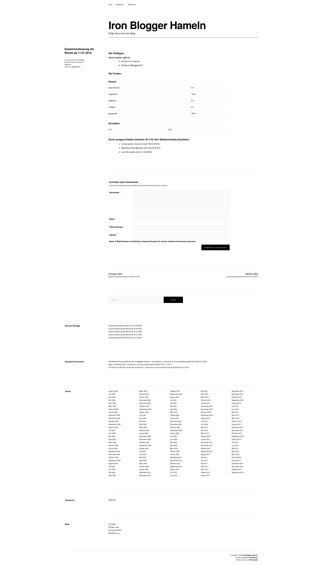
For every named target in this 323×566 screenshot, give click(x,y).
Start (110, 4)
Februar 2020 (175, 451)
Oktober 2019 (175, 463)
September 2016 (238, 400)
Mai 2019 (204, 391)
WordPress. (254, 557)
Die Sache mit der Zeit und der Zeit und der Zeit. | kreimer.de (131, 367)
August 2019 (174, 469)
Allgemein (67, 64)
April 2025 (112, 439)
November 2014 (237, 466)
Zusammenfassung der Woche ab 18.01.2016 (242, 275)
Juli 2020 (173, 436)
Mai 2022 (142, 457)
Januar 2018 (205, 439)
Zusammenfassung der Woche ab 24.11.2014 (154, 364)
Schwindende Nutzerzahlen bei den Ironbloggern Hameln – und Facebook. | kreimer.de (140, 361)
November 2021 (145, 475)
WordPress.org (114, 533)
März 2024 (143, 391)
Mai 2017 (204, 463)
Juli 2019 (173, 472)
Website (112, 234)
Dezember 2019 (176, 457)
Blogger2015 (76, 67)
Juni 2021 (173, 403)
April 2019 (204, 394)
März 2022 (143, 463)
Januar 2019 (205, 403)
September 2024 (114, 460)
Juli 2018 (204, 421)
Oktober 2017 (206, 448)
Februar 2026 (113, 409)
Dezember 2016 (237, 391)
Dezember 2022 (145, 436)
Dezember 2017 (206, 442)
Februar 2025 (113, 445)
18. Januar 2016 (70, 60)
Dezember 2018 (206, 406)
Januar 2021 (174, 418)
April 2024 (112, 475)
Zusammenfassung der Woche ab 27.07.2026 (125, 331)
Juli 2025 (112, 430)
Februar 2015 (236, 457)
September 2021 (176, 394)
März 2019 (205, 397)
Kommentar (115, 192)
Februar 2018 (205, 436)
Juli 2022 (142, 451)
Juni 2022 (142, 454)
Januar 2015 (236, 460)
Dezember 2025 (114, 415)
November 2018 (206, 409)
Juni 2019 (173, 475)
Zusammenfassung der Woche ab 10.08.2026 (125, 325)
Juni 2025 (112, 433)
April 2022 (143, 460)
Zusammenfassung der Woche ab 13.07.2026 (125, 337)
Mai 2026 (112, 400)
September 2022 (145, 445)
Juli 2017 (204, 457)
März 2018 (205, 433)
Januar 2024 (143, 397)
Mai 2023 (142, 421)
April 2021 (173, 409)
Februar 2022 (144, 466)
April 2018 (204, 430)
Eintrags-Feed (114, 527)
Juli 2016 (235, 406)
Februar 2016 (236, 421)
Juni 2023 (142, 418)
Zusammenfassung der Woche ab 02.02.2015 (190, 361)
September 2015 (238, 436)
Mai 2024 (112, 472)
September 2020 (176, 430)
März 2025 (112, 442)
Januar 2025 (113, 448)
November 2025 (114, 418)
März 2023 (143, 427)
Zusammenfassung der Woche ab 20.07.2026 (125, 334)
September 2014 (238, 472)
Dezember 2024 (114, 451)
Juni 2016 (235, 409)
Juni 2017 (204, 460)
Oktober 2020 (175, 427)
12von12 (67, 67)
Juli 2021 (173, 400)
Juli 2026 (112, 394)
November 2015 (237, 430)
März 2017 (205, 469)
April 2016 (235, 415)
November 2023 (145, 403)
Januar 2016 (236, 424)
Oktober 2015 (236, 433)
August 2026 (113, 391)
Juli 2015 (235, 442)
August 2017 (205, 454)
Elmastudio (254, 560)
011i (127, 57)
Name (112, 219)
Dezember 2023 (145, 400)
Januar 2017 (205, 475)
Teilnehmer (132, 4)
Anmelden (112, 524)
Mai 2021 (173, 406)
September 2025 (114, 424)
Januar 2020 (174, 454)
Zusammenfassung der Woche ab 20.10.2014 (172, 367)
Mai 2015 (235, 448)
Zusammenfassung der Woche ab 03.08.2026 (125, 328)
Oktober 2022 (144, 442)
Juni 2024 (112, 469)
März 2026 (112, 406)
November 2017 (206, 445)
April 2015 (235, 451)
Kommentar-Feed (115, 530)
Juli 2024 (112, 466)
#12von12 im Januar (130, 61)
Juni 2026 (112, 397)
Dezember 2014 (237, 463)
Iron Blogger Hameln (157, 25)
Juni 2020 (173, 439)
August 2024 (113, 463)
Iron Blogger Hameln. (250, 555)
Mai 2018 (204, 427)
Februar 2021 (175, 415)
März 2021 (174, 412)
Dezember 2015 (237, 427)
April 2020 (173, 445)
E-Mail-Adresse (116, 227)
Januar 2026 (113, 412)
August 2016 (236, 403)
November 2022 (145, 439)
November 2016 (237, 394)
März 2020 (174, 448)
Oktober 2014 (236, 469)
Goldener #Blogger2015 (132, 65)
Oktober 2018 (206, 412)
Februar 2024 (144, 394)
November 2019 (176, 460)
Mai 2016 (235, 412)
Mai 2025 (112, 436)
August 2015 (236, 439)
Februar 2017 (205, 472)
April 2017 (204, 466)
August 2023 (144, 412)
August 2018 (205, 418)
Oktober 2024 (113, 457)
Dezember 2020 (176, 421)
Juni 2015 (235, 445)
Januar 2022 (143, 469)
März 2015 (235, 454)
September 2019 (176, 466)
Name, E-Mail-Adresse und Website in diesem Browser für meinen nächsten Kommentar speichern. (152, 241)
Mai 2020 (173, 442)
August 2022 (144, 448)
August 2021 (174, 397)
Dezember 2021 (145, 472)
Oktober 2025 (113, 421)
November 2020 (176, 424)
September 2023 (145, 409)
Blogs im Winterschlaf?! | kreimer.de (122, 364)
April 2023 (143, 424)
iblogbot (81, 60)
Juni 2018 (204, 424)
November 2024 (114, 454)
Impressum (120, 4)
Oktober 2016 (236, 397)
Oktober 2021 (175, 391)
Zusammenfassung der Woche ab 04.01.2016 (124, 275)
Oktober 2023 (144, 406)
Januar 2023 (143, 433)
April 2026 (112, 403)
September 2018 (207, 415)
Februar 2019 (205, 400)
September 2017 (207, 451)
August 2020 (174, 433)
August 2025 (113, 427)
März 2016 (235, 418)
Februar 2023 (144, 430)
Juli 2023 (142, 415)
